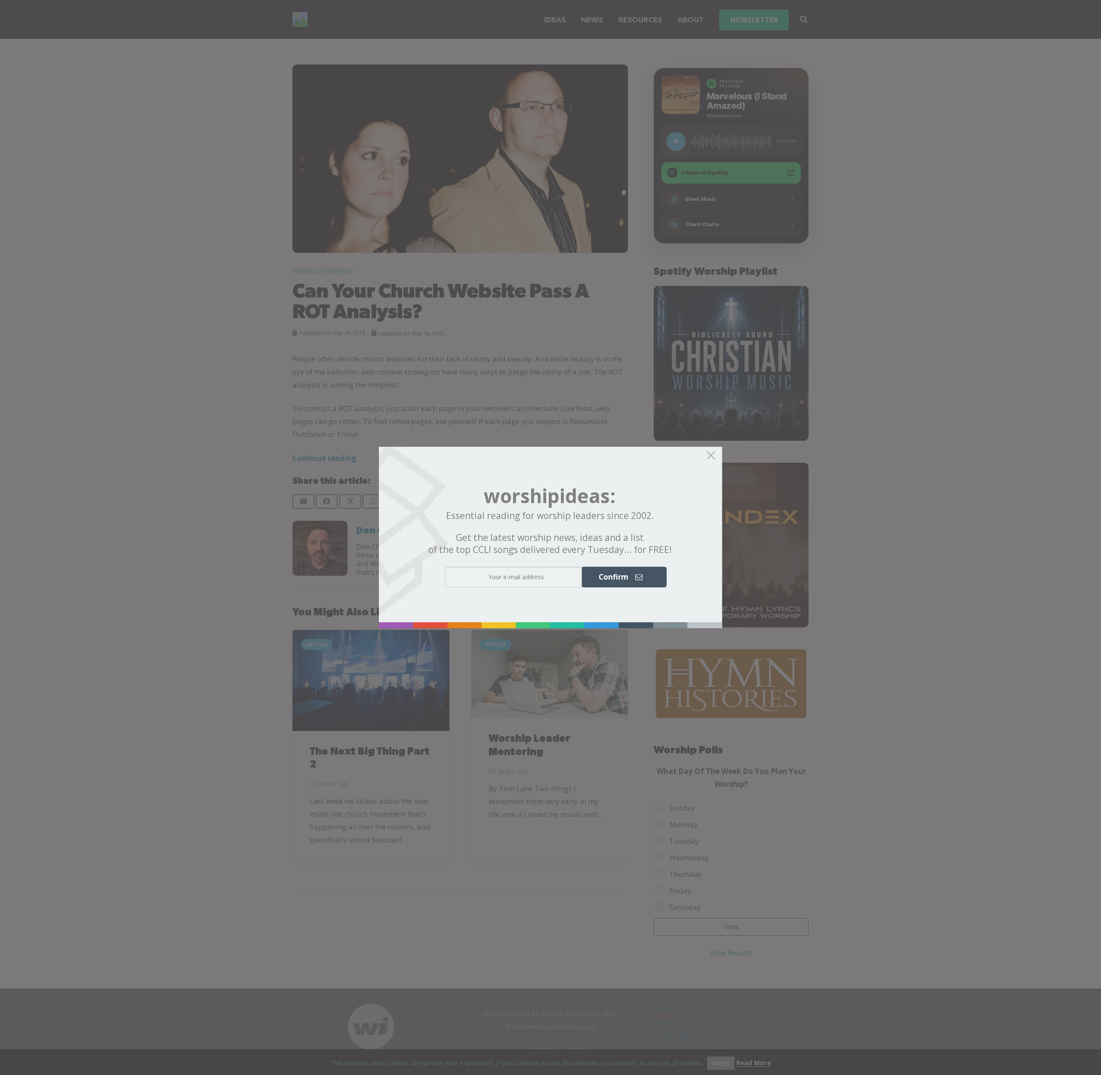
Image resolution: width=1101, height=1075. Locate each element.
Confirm (617, 577)
